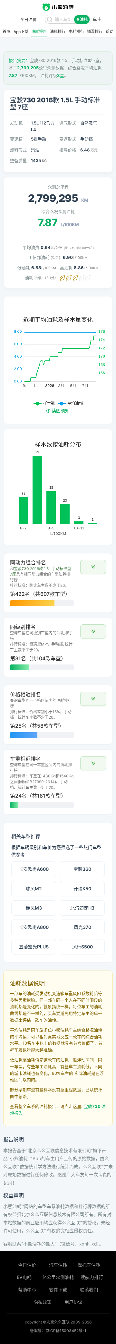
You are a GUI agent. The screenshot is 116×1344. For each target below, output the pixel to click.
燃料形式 (18, 149)
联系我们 (89, 1289)
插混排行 (94, 32)
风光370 (82, 927)
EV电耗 (24, 1277)
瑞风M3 (34, 908)
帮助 (109, 32)
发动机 (16, 122)
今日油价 (27, 1265)
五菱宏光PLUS (34, 946)
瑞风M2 (34, 888)
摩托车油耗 (89, 1265)
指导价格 (67, 149)
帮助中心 (27, 1289)
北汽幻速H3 (82, 908)
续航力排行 (92, 1277)
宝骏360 (82, 869)
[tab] (58, 583)
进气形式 (67, 122)
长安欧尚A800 (34, 927)
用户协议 (73, 1302)
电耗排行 (76, 32)
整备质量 (18, 160)
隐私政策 (43, 1302)
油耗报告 (39, 32)
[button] (93, 567)
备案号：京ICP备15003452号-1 (58, 1330)
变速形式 (67, 138)
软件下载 (58, 1289)
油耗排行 (57, 32)
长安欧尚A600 (34, 869)
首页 (6, 32)
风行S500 (82, 946)
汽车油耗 (58, 1265)
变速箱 (16, 138)
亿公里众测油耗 (58, 1277)
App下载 (21, 32)
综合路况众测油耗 (58, 211)
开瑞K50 (82, 888)
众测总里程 (58, 187)
